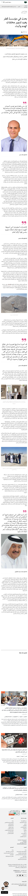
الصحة (22, 756)
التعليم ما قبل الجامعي (9, 822)
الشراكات (24, 828)
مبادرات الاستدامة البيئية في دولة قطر (20, 855)
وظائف (25, 830)
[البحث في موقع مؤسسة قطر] (2, 2)
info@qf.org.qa (16, 870)
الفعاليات (24, 825)
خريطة (25, 831)
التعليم (25, 716)
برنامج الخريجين (10, 831)
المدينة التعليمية (23, 822)
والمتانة (9, 284)
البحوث (20, 716)
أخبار (26, 756)
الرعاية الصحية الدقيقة (22, 859)
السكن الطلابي (10, 828)
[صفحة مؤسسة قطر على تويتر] (25, 876)
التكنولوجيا (15, 716)
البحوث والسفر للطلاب (9, 830)
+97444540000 (18, 872)
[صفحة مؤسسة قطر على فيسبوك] (22, 876)
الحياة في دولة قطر (9, 851)
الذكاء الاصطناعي (8, 716)
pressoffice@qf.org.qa (21, 843)
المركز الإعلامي (23, 827)
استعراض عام (23, 833)
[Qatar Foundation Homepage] (25, 2)
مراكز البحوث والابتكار (22, 853)
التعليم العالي (10, 824)
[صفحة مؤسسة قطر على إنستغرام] (17, 876)
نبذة (12, 820)
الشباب (25, 794)
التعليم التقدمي (10, 833)
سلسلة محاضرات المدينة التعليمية (8, 853)
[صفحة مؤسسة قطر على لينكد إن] (20, 876)
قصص (19, 6)
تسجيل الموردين (23, 836)
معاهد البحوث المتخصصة (21, 851)
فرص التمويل (10, 827)
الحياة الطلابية (10, 825)
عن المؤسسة (23, 820)
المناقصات (24, 834)
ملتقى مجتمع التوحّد (9, 856)
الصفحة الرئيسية (25, 6)
